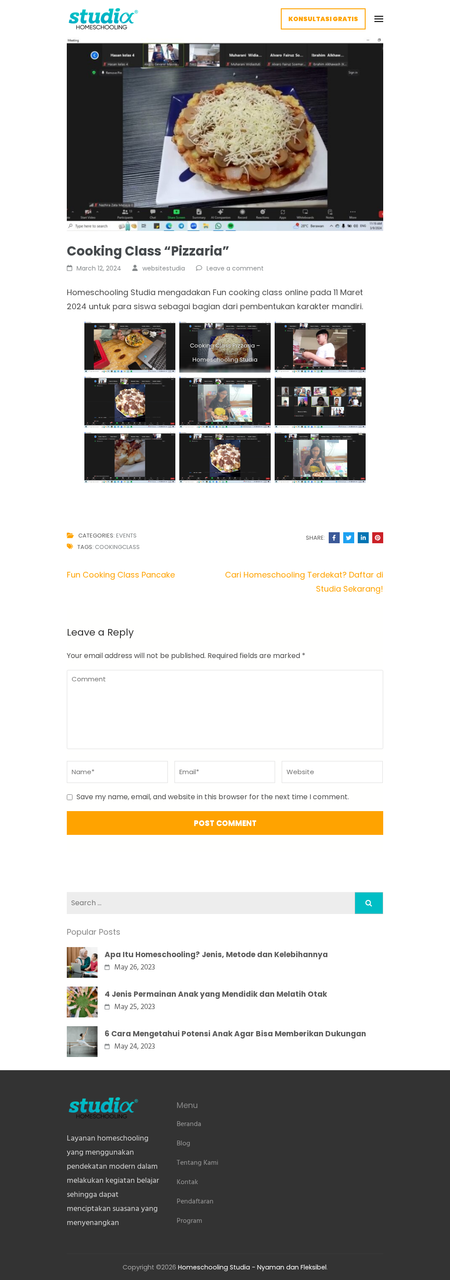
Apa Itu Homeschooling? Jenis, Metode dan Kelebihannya (216, 954)
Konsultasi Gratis (323, 19)
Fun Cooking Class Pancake (121, 574)
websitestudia (163, 268)
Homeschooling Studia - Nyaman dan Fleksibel (252, 1267)
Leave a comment (235, 268)
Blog (183, 1143)
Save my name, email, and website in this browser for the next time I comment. (212, 797)
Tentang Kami (197, 1163)
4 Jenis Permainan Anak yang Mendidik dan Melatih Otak (216, 994)
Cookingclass (117, 547)
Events (126, 535)
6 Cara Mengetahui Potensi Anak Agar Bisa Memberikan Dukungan (235, 1034)
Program (189, 1221)
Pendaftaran (195, 1201)
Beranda (189, 1124)
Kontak (187, 1182)
